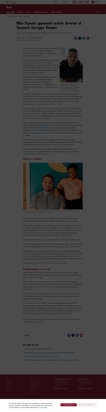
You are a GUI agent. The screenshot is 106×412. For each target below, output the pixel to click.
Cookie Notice (43, 407)
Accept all (69, 405)
